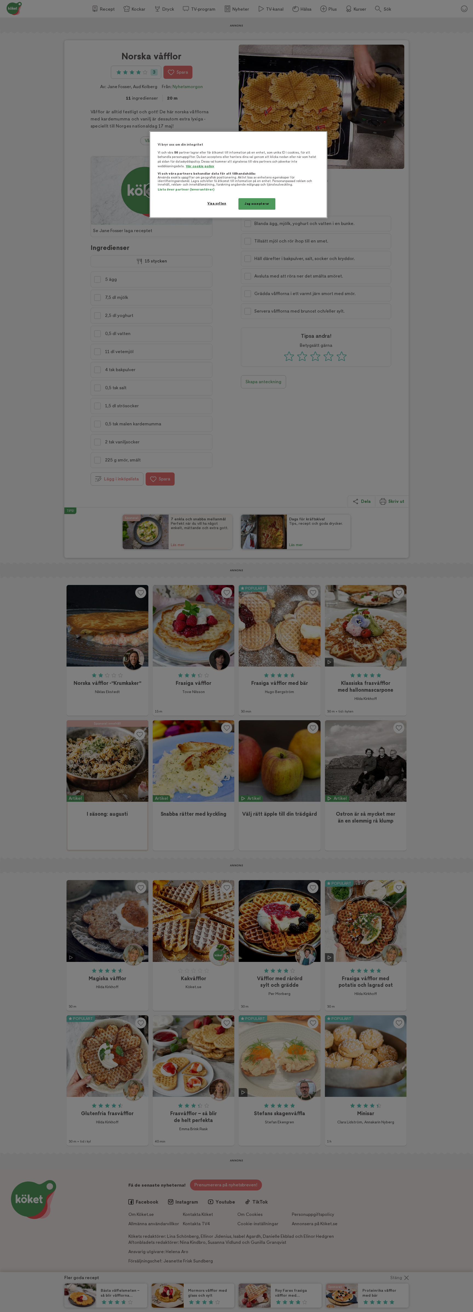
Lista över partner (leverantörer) (186, 189)
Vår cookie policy (200, 166)
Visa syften (216, 203)
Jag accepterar (256, 204)
